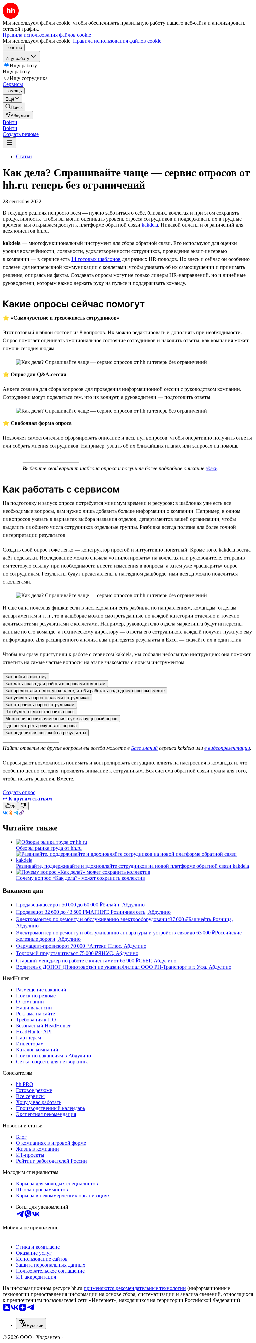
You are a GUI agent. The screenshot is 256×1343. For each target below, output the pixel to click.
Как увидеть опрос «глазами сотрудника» (47, 697)
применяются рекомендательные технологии (135, 1288)
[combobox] (31, 1323)
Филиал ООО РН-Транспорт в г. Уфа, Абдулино (176, 967)
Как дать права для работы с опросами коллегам (55, 683)
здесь (211, 468)
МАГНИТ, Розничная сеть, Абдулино (128, 912)
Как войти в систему (26, 676)
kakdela (150, 225)
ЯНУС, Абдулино (118, 953)
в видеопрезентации (227, 748)
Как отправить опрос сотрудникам (39, 704)
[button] (10, 122)
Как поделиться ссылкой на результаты (45, 732)
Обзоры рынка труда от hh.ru (49, 848)
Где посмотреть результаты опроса (41, 725)
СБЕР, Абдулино (157, 960)
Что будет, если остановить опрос (40, 711)
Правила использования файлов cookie (117, 41)
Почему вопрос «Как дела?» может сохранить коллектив (80, 878)
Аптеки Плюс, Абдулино (117, 946)
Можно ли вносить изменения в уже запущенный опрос (61, 718)
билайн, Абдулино (124, 904)
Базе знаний (144, 748)
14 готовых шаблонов (96, 259)
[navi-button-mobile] (9, 142)
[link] (14, 107)
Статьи (24, 156)
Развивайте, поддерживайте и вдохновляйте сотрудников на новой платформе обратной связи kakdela (132, 866)
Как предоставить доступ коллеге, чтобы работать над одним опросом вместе (85, 690)
